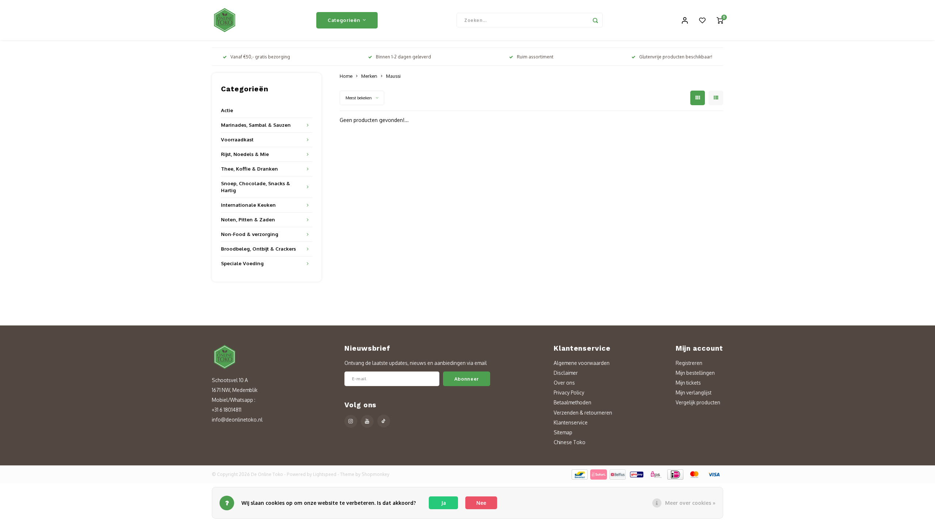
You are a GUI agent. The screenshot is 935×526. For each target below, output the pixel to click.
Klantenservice (571, 422)
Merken (369, 76)
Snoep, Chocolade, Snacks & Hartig (255, 186)
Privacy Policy (569, 392)
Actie (227, 110)
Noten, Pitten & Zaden (248, 219)
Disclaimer (566, 373)
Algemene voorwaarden (582, 363)
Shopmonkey (375, 474)
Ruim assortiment (535, 57)
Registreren (689, 363)
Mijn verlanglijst (693, 392)
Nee (481, 503)
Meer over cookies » (690, 503)
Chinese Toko (569, 442)
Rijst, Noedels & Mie (245, 154)
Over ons (564, 383)
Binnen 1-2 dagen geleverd (403, 57)
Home (346, 76)
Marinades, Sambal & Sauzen (256, 125)
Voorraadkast (237, 139)
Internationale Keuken (248, 205)
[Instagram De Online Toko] (350, 421)
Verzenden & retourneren (583, 412)
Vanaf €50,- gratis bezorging (260, 57)
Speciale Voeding (242, 263)
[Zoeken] (595, 20)
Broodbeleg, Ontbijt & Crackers (258, 248)
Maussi (393, 76)
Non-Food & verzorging (249, 234)
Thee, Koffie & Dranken (249, 168)
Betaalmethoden (572, 402)
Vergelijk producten (698, 402)
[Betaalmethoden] (579, 474)
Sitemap (563, 432)
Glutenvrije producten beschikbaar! (675, 57)
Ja (443, 503)
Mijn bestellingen (695, 373)
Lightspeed (324, 474)
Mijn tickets (688, 383)
